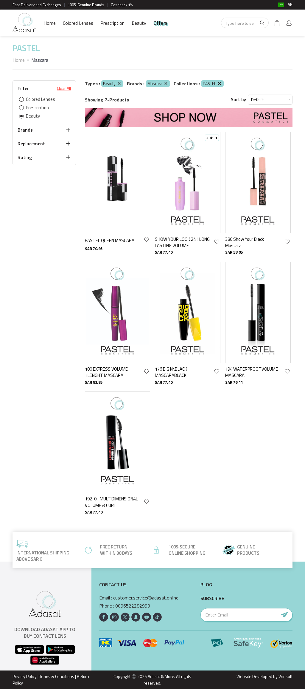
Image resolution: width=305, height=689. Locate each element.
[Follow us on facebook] (103, 617)
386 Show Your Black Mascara (244, 242)
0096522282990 (132, 605)
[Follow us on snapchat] (135, 617)
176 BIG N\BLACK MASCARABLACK (171, 372)
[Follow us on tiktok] (157, 617)
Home (49, 23)
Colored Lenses (78, 23)
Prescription (112, 23)
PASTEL (209, 83)
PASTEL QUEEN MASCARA (109, 240)
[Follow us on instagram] (114, 617)
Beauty (139, 23)
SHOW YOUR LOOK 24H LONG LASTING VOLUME (182, 242)
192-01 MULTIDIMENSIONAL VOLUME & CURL (111, 502)
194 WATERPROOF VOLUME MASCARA (251, 372)
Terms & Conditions (56, 676)
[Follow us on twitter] (125, 617)
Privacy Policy (25, 676)
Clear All (64, 88)
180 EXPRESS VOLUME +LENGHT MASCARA (106, 372)
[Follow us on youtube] (146, 617)
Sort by (238, 99)
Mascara (154, 83)
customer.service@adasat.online (145, 597)
